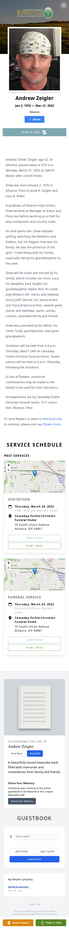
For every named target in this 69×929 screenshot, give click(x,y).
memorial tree (52, 419)
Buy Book (35, 753)
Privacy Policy (25, 914)
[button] (34, 473)
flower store (51, 424)
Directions (34, 538)
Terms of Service (43, 914)
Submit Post (34, 859)
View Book (16, 753)
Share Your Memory (22, 801)
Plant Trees (34, 545)
